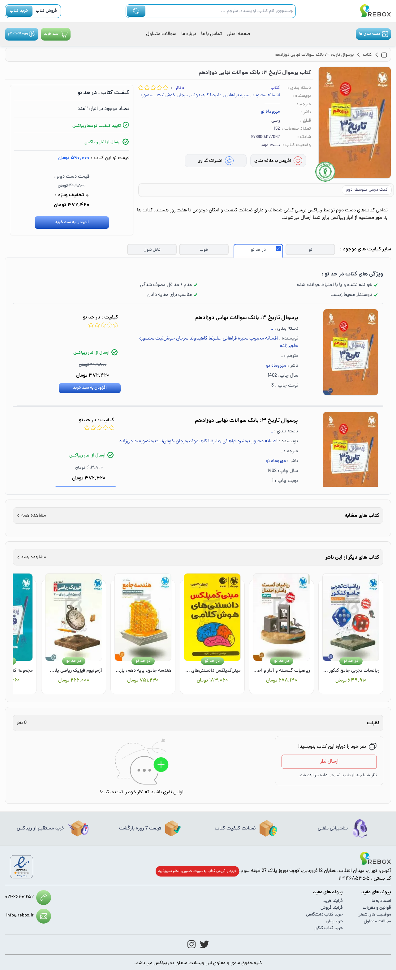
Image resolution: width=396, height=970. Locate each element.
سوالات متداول (161, 34)
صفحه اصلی (238, 34)
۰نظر (179, 88)
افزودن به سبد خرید (72, 222)
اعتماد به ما (381, 901)
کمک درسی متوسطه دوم (367, 190)
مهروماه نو (270, 112)
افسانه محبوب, (265, 95)
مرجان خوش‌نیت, (171, 95)
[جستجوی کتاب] (136, 11)
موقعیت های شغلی (374, 915)
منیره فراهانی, (236, 95)
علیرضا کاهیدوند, (205, 95)
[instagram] (191, 944)
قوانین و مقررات (377, 908)
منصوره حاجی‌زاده (136, 441)
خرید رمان (334, 921)
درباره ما (188, 34)
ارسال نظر (329, 761)
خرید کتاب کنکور (328, 928)
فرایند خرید (333, 901)
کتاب (275, 88)
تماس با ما (211, 34)
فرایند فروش (332, 908)
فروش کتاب (46, 11)
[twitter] (204, 944)
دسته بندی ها (369, 34)
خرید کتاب (19, 11)
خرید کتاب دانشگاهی (324, 915)
